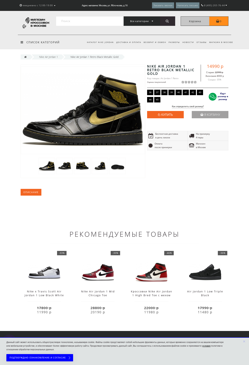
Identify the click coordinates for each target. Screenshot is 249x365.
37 (157, 92)
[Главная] (25, 57)
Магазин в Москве (221, 42)
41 (185, 92)
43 (200, 92)
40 (178, 92)
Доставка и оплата (128, 42)
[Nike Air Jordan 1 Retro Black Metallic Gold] (47, 165)
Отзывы (202, 42)
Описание (31, 192)
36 (150, 92)
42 (193, 92)
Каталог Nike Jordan (100, 42)
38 (164, 92)
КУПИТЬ (167, 114)
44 (150, 99)
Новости (188, 42)
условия (206, 346)
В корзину (212, 115)
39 (171, 92)
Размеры (174, 42)
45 (157, 99)
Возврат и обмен (155, 42)
